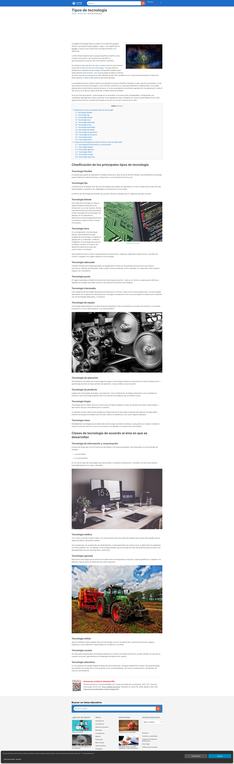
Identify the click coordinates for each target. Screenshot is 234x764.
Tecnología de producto (86, 135)
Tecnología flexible (83, 112)
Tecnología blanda (83, 117)
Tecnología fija (82, 115)
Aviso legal (18, 759)
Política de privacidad (9, 759)
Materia (98, 736)
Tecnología (82, 13)
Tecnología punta (83, 125)
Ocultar (119, 106)
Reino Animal (99, 742)
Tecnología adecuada (85, 122)
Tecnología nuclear (84, 154)
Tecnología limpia (83, 137)
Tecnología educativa (85, 157)
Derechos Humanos (101, 727)
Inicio (74, 13)
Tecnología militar (83, 152)
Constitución (99, 724)
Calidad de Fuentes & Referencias (149, 740)
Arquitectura (99, 721)
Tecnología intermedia (85, 127)
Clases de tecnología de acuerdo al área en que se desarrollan (97, 142)
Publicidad (99, 739)
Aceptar (219, 756)
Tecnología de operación (86, 132)
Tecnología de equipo (85, 130)
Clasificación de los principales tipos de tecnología (93, 110)
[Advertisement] (117, 29)
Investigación (100, 733)
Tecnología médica (84, 147)
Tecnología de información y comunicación (93, 145)
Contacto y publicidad (149, 736)
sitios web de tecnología (83, 75)
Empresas (98, 730)
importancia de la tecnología (93, 68)
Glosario (150, 2)
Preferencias (196, 756)
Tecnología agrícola (84, 149)
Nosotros (145, 733)
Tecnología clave (83, 140)
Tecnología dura (83, 120)
